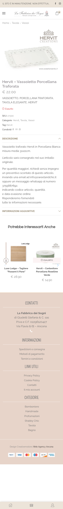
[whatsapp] (19, 129)
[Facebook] (56, 3)
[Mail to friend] (16, 129)
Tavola (15, 23)
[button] (58, 265)
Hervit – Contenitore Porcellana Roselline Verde (47, 271)
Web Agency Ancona (43, 447)
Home (5, 23)
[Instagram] (60, 3)
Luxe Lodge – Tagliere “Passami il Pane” (16, 270)
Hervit (16, 120)
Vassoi (25, 23)
